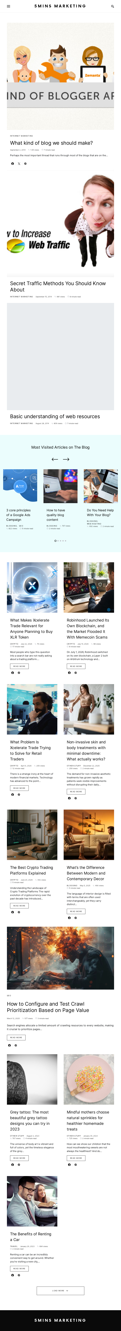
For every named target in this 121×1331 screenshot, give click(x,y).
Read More (19, 666)
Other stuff (74, 766)
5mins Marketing (60, 6)
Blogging (11, 526)
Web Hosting (94, 524)
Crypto (14, 644)
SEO (21, 526)
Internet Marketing (21, 136)
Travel (14, 1246)
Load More (58, 1291)
